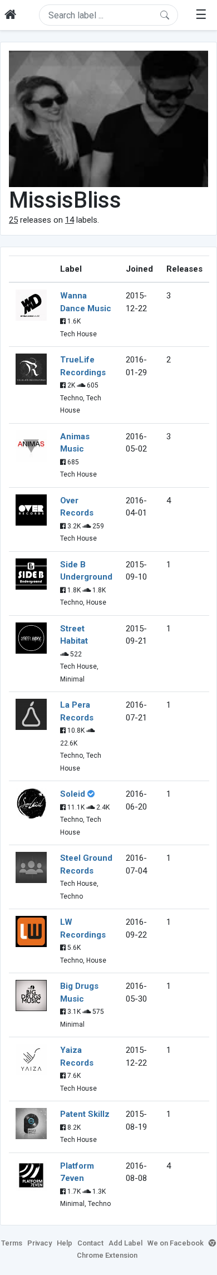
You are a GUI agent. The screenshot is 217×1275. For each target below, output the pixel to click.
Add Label (125, 1243)
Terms (11, 1243)
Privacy (39, 1243)
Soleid (72, 794)
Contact (90, 1243)
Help (64, 1243)
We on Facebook (175, 1243)
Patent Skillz (85, 1114)
